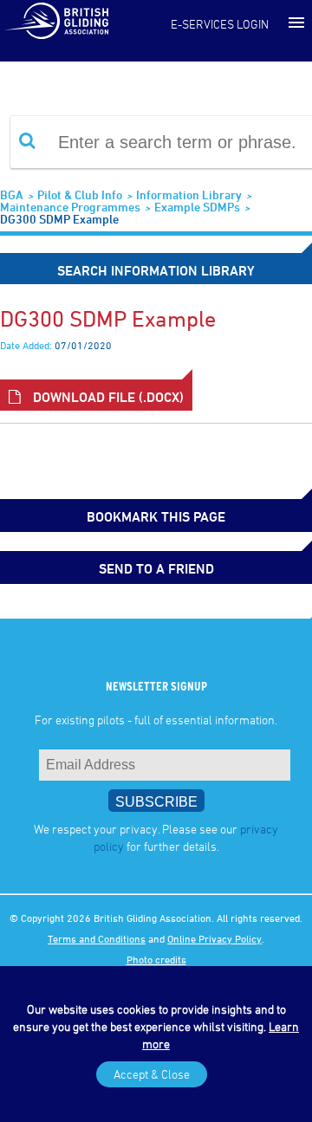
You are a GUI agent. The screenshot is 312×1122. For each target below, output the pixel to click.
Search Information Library (156, 270)
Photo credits (156, 959)
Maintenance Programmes (70, 206)
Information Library (189, 194)
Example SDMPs (197, 206)
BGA (11, 194)
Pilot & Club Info (79, 194)
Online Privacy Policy (214, 938)
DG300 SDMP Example (59, 218)
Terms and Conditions (97, 938)
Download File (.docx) (106, 397)
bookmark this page (156, 516)
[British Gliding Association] (56, 20)
